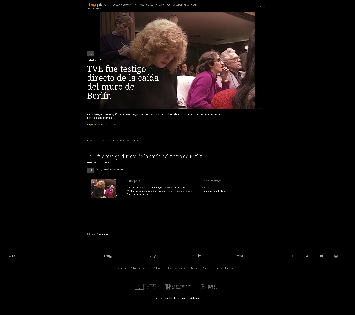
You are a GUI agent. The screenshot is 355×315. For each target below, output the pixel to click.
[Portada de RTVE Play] (97, 5)
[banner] (99, 5)
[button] (84, 5)
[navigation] (180, 5)
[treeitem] (122, 5)
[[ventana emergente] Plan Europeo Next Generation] (146, 290)
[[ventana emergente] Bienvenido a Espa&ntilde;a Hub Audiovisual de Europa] (208, 290)
